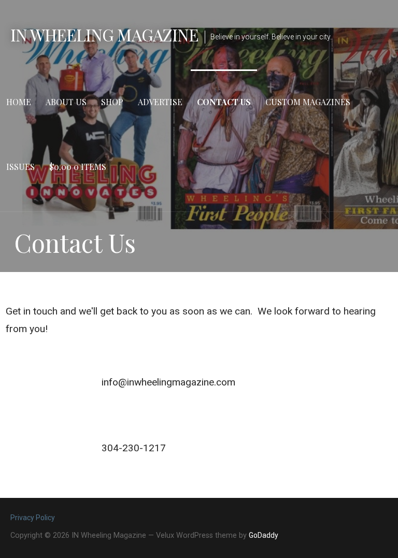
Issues (20, 166)
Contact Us (224, 101)
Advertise (160, 101)
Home (18, 101)
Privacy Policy (32, 517)
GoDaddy (263, 535)
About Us (66, 101)
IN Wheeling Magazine (104, 34)
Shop (112, 101)
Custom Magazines (307, 101)
